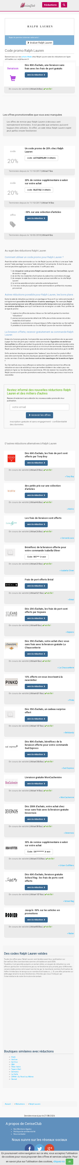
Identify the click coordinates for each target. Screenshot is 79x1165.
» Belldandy (69, 733)
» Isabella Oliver (67, 571)
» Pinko (71, 700)
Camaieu (15, 1072)
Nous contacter (19, 1134)
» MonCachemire (66, 797)
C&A (13, 1064)
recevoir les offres (41, 415)
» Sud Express (68, 768)
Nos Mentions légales (22, 1129)
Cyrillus (14, 1062)
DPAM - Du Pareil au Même (22, 1077)
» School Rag (68, 901)
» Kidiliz (70, 509)
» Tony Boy (69, 476)
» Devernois (69, 833)
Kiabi (13, 1057)
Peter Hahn (16, 1067)
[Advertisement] (39, 100)
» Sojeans (70, 632)
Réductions (50, 5)
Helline (14, 1059)
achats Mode (26, 57)
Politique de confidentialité (24, 1132)
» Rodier (70, 933)
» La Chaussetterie (66, 668)
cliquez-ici (59, 1161)
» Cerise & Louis (67, 538)
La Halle (14, 1074)
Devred (14, 1079)
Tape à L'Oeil (16, 1069)
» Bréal (71, 600)
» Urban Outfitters (66, 865)
